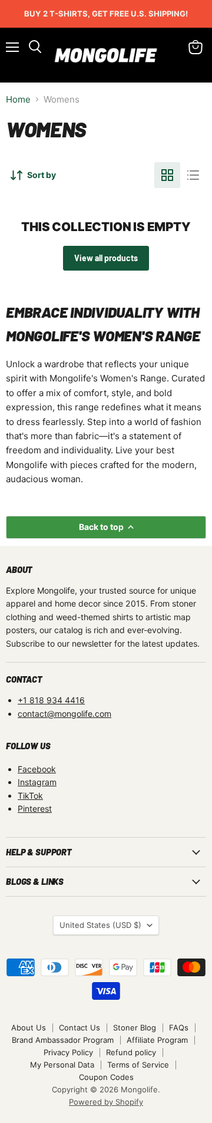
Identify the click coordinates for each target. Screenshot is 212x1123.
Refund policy (131, 1052)
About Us (28, 1027)
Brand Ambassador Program (63, 1040)
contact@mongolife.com (64, 714)
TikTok (30, 796)
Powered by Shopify (106, 1101)
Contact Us (79, 1027)
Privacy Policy (68, 1052)
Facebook (37, 769)
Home (18, 99)
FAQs (178, 1027)
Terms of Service (138, 1064)
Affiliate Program (157, 1040)
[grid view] (167, 175)
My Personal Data (62, 1064)
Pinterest (35, 808)
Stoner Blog (134, 1027)
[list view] (193, 175)
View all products (106, 258)
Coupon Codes (106, 1077)
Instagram (37, 782)
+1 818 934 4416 (51, 700)
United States (100, 925)
